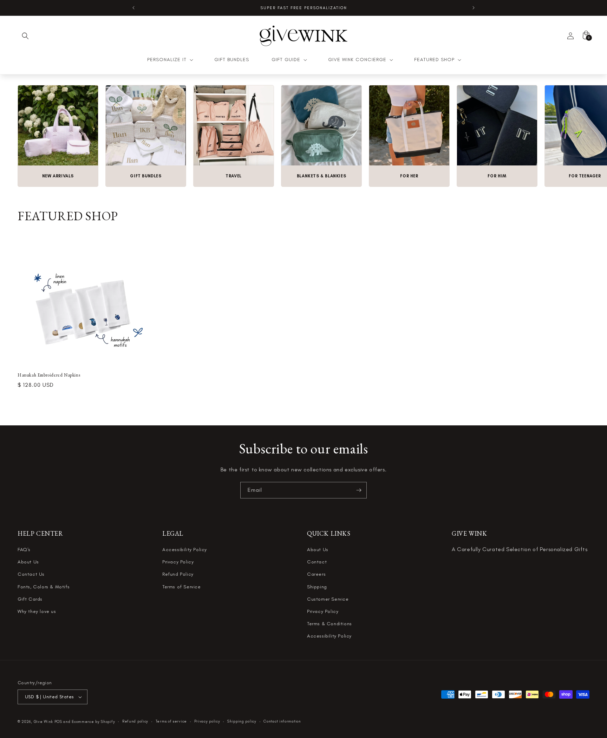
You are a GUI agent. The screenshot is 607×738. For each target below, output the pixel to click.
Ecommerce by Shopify (93, 721)
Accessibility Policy (184, 550)
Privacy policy (207, 721)
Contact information (282, 721)
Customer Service (328, 599)
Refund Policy (178, 574)
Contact (317, 562)
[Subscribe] (358, 490)
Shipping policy (241, 721)
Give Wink (43, 721)
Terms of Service (181, 587)
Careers (316, 574)
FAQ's (24, 550)
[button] (25, 36)
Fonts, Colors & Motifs (44, 587)
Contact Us (31, 574)
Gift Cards (30, 599)
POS (58, 721)
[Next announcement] (473, 7)
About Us (28, 562)
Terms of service (171, 721)
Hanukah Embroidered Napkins (49, 375)
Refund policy (135, 721)
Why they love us (37, 611)
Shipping (317, 587)
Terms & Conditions (329, 624)
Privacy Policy (178, 562)
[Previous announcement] (133, 7)
